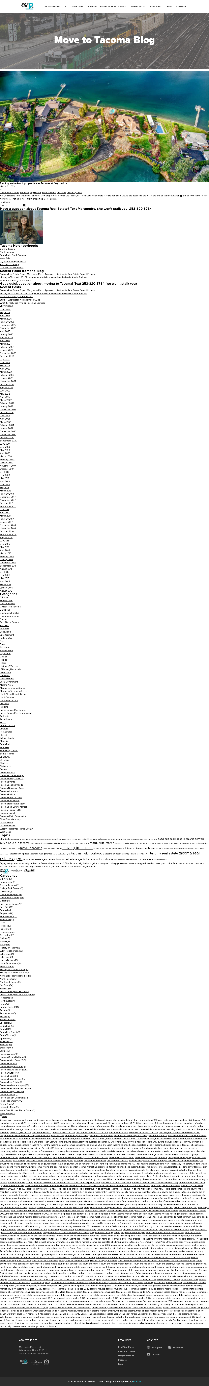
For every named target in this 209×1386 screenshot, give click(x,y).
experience (19, 1120)
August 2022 (6, 387)
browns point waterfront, (76, 1141)
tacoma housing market (41, 853)
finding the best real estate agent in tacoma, (65, 1166)
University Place (74, 192)
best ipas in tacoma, (119, 1132)
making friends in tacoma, (42, 1207)
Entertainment (7, 635)
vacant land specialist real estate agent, (100, 1313)
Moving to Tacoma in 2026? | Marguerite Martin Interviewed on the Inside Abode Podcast (43, 277)
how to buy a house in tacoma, (166, 1185)
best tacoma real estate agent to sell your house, (130, 1138)
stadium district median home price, (26, 1273)
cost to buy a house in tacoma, (140, 1151)
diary (10, 1120)
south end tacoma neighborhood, (190, 1263)
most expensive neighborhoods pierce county (179, 843)
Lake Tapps (5, 672)
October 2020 (7, 437)
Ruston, (92, 1257)
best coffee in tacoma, (64, 1132)
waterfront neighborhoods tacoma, (98, 1317)
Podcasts (155, 6)
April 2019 (5, 481)
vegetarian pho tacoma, (150, 1313)
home (48, 1120)
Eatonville (4, 628)
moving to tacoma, (193, 1223)
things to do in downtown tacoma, (180, 1307)
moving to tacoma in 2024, (105, 1226)
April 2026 (5, 315)
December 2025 (8, 325)
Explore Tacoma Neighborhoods (107, 6)
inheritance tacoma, (84, 1195)
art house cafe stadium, (193, 1126)
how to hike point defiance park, (175, 1188)
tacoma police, (108, 1292)
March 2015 (5, 584)
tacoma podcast (113, 853)
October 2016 (7, 531)
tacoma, (55, 1276)
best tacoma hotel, (9, 1138)
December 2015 (8, 562)
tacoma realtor (146, 859)
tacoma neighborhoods (87, 853)
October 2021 (7, 412)
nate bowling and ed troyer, (61, 1229)
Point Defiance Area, (10, 1251)
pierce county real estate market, (183, 1245)
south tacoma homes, (140, 1267)
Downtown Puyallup (9, 613)
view (140, 1120)
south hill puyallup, (9, 1267)
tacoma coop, (125, 1279)
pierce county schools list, (50, 1248)
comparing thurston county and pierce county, (77, 1151)
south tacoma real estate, (13, 1270)
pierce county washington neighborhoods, (107, 1248)
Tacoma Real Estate (9, 800)
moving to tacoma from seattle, (49, 1226)
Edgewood (5, 631)
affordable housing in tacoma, (41, 1126)
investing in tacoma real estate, (110, 1195)
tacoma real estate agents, (94, 1295)
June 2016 (5, 544)
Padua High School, (37, 1242)
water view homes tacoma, (40, 1317)
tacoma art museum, (104, 1276)
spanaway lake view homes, (63, 1270)
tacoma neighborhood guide (61, 854)
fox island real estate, (117, 1170)
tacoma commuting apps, (89, 1279)
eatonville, (79, 1160)
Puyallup (4, 728)
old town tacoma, (68, 1238)
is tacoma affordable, (16, 1198)
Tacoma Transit (7, 813)
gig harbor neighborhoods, (103, 1173)
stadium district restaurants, (91, 1273)
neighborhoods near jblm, (133, 1232)
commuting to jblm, (9, 1151)
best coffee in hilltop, (42, 1132)
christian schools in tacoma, (177, 1145)
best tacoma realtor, (197, 1138)
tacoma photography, (10, 1292)
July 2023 (5, 359)
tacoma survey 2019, (162, 1301)
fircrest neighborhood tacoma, (124, 1166)
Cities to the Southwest (11, 267)
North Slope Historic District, (134, 1235)
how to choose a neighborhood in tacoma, (72, 1188)
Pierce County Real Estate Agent (16, 713)
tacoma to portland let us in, (187, 1301)
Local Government (9, 681)
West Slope (5, 832)
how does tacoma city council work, (87, 1185)
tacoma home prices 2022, (50, 1285)
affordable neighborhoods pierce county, (76, 1126)
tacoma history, (191, 1282)
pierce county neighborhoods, (126, 1245)
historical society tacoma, (186, 1179)
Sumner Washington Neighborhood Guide (20, 299)
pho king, (115, 1242)
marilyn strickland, (178, 1207)
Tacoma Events (7, 781)
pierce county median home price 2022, (91, 1245)
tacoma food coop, (119, 1282)
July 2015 (4, 572)
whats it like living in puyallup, (88, 1323)
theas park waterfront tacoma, (148, 1307)
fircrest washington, (168, 1166)
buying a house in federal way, (143, 1141)
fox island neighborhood (132, 839)
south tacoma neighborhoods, (194, 1267)
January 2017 (6, 522)
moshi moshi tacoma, (84, 1216)
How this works (51, 6)
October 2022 (7, 384)
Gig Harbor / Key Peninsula (13, 261)
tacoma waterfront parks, (115, 1304)
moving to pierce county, (171, 1223)
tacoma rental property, (20, 1301)
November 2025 (8, 328)
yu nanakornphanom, (46, 1326)
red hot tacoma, (143, 1254)
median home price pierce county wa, (133, 1210)
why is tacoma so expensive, (22, 1326)
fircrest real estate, (149, 1166)
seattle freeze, (24, 1260)
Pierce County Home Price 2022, (156, 1242)
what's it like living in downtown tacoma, (187, 1320)
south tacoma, (94, 1267)
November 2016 (8, 528)
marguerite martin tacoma (125, 843)
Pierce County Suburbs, (74, 1248)
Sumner (3, 769)
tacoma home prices (19, 853)
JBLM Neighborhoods (10, 669)
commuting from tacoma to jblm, (147, 1148)
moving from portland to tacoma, (96, 1223)
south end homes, (92, 1263)
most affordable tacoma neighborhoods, (157, 1216)
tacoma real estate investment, (149, 1295)
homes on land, (140, 1182)
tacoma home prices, (26, 1285)
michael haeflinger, (171, 1213)
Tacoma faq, (83, 1282)
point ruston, (27, 1251)
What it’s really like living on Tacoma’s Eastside (22, 303)
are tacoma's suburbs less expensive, (163, 1126)
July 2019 (4, 472)
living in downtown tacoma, (28, 1204)
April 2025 (5, 331)
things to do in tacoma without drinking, (96, 1310)
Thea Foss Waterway (10, 819)
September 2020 (8, 440)
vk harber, (195, 1313)
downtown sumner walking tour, (74, 1157)
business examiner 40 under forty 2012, (108, 1141)
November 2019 (8, 465)
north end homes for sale (113, 848)
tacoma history (4, 854)
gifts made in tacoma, (68, 1173)
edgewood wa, (71, 1163)
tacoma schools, (56, 1301)
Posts (3, 722)
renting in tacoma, (160, 1254)
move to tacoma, (184, 1220)
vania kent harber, (129, 1313)
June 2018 (5, 484)
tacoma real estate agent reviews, (64, 1295)
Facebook (177, 1347)
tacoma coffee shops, (66, 1279)
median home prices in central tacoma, (69, 1213)
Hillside (3, 659)
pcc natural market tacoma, (84, 1242)
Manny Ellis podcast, (94, 1207)
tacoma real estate (164, 853)
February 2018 (7, 493)
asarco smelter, (7, 1129)
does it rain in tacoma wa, (94, 1154)
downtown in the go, (147, 1154)
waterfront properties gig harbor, (131, 1317)
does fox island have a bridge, (67, 1154)
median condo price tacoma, (38, 1210)
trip (135, 1120)
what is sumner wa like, (96, 1320)
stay (115, 1120)
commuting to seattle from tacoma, (37, 1151)
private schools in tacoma (172, 848)
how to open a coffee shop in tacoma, (61, 1192)
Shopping (4, 741)
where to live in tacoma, (144, 1323)
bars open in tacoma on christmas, (61, 1129)
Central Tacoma (7, 249)
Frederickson (6, 650)
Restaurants (6, 731)
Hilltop (3, 663)
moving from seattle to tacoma (52, 848)
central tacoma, (51, 1145)
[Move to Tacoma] (28, 6)
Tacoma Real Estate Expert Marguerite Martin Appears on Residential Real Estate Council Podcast (48, 274)
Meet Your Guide (74, 6)
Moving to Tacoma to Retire (13, 691)
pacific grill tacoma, (18, 1242)
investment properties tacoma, (141, 1195)
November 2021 (8, 409)
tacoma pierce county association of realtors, (43, 1292)
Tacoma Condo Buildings (12, 775)
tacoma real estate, (161, 1292)
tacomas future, (18, 1307)
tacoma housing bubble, (150, 1285)
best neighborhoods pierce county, (73, 1135)
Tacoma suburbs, (120, 1301)
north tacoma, (156, 1235)
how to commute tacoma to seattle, (111, 1188)
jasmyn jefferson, (159, 1198)
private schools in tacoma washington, (99, 1251)
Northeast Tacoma (9, 700)
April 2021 (5, 418)
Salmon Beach (7, 738)
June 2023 (5, 362)
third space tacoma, (126, 1310)
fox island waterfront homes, (183, 1170)
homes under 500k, (189, 1182)
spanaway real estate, (123, 1270)
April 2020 (5, 453)
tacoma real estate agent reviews (39, 859)
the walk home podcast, (121, 1307)
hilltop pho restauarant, (147, 1179)
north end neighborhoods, (77, 1235)
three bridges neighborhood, (184, 1310)
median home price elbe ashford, (68, 1210)
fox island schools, (137, 1170)
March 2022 (6, 400)
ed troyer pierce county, (189, 1160)
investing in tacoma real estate (63, 843)
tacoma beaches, (123, 1276)
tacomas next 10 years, (37, 1307)
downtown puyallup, (188, 1154)
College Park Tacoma (10, 606)
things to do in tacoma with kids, (61, 1310)
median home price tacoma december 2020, (28, 1213)
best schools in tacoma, (195, 1135)
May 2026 (5, 312)
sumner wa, (25, 1276)
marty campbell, (195, 1207)
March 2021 (5, 422)
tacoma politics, (124, 1292)
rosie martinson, (63, 1257)
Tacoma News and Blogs (12, 788)
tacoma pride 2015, (141, 1292)
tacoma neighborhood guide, (143, 1288)
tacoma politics (143, 854)
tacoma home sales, (128, 1285)
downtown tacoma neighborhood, (151, 1157)
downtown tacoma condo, (122, 1157)
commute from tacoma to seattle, (83, 1148)
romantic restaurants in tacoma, (39, 1257)
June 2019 (5, 475)
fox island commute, (49, 1170)
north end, (33, 1235)
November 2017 (8, 500)
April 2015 (5, 581)
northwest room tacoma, (47, 1238)
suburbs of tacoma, (9, 1276)
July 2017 (4, 509)
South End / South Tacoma (13, 255)
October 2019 (7, 469)
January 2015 (6, 587)
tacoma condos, (110, 1279)
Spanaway (5, 756)
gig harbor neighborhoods (148, 839)
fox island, (34, 1170)
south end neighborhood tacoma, (117, 1263)
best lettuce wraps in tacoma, (144, 1132)
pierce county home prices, (185, 1242)
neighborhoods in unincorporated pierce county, (67, 1232)
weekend (148, 1120)
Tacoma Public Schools (11, 797)
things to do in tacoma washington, (28, 1310)
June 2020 (5, 447)
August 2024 (6, 337)
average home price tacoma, (29, 1129)
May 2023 (5, 365)
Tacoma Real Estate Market (13, 806)
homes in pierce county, (91, 1182)
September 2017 (8, 506)
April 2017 (5, 512)
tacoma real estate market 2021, (37, 1298)
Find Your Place (126, 1347)
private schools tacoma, (130, 1251)
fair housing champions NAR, (123, 1163)
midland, (4, 1216)
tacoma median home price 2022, (73, 1288)
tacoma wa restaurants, (66, 1304)
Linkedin (155, 1354)
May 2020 (5, 450)
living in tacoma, (95, 1204)
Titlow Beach (6, 822)
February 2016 (7, 556)
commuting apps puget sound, (115, 1148)
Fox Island (24, 192)
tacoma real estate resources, (168, 1298)
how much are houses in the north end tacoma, (128, 1185)
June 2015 (5, 575)
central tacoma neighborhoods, (74, 1145)
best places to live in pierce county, (131, 1135)
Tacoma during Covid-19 (11, 778)
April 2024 (5, 340)
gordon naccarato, (131, 1176)
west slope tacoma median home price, (65, 1320)
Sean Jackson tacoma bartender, (175, 1257)
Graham (4, 656)
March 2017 (5, 515)
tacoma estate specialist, (64, 1282)
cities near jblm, (27, 1148)
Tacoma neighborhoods (11, 785)
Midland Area (6, 685)
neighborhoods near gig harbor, (105, 1232)
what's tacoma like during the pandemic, (54, 1323)
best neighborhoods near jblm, (41, 1135)
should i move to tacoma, (131, 1260)
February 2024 (7, 347)
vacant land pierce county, (68, 1313)
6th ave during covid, (97, 1123)
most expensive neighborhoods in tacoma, (69, 1220)
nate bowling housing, (86, 1229)
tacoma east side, (190, 1279)
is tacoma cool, (67, 1198)
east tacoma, (19, 1160)
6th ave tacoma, (163, 1123)
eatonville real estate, (118, 1160)
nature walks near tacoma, (110, 1229)
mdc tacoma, (17, 1210)
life (61, 1120)
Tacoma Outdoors (9, 791)
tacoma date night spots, (144, 1279)
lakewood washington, (95, 1201)
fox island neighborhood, (94, 1170)
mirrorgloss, (68, 1216)
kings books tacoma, (22, 1201)
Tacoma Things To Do (10, 810)
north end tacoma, (99, 1235)
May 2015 (4, 578)
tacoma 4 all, (66, 1276)
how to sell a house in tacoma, (177, 1192)
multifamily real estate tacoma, (32, 1229)
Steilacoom (5, 766)
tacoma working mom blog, (157, 1304)
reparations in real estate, (181, 1254)
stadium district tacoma (196, 848)
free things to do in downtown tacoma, (38, 1173)
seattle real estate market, (45, 1260)
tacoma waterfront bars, (90, 1304)
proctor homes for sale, (161, 1251)
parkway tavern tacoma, (59, 1242)
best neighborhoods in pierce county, (177, 1132)
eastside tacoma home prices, (59, 1160)
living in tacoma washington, (117, 1204)
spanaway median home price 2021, (94, 1270)
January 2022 (6, 406)
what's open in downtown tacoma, (17, 1323)
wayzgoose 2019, (187, 1317)
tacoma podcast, (74, 1292)
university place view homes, (21, 1313)
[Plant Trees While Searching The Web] (104, 126)
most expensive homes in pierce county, (28, 1220)
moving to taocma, (182, 1226)
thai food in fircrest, (82, 1307)
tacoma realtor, (190, 1298)
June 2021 (5, 415)
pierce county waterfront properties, (146, 1248)
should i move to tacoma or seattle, (161, 1260)
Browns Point (106, 839)
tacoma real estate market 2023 (128, 860)
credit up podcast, (187, 1151)
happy (42, 1120)
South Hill (4, 747)
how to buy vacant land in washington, (33, 1188)
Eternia (120, 1381)
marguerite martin (102, 843)
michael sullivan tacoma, (192, 1213)
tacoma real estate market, (178, 1295)
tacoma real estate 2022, (183, 1292)
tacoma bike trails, (168, 1276)
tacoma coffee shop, (44, 1279)
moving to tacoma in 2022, (78, 1226)
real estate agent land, (96, 1254)
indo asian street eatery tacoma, (59, 1195)
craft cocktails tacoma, (166, 1151)
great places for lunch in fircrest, (156, 1176)
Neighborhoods (126, 1355)
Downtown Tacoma (9, 192)
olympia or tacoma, (123, 1238)
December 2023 (8, 353)
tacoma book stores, (187, 1276)
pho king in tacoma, (130, 1242)
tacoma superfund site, (140, 1301)
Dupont (3, 619)
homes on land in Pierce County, (163, 1182)
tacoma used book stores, (21, 1304)
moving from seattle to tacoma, (128, 1223)
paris (84, 1120)
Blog (169, 6)
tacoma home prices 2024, (104, 1285)
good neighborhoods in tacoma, (52, 1176)
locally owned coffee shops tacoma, (174, 1204)
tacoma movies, (98, 1288)
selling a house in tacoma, (72, 1260)
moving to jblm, (151, 1223)
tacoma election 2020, (20, 1282)
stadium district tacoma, (117, 1273)
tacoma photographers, (192, 1288)
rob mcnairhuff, (16, 1257)
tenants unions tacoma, (61, 1307)
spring (109, 1120)
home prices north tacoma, (40, 1182)
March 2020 (6, 456)
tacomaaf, (5, 1307)
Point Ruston (6, 719)
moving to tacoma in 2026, (131, 1226)
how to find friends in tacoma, (144, 1188)
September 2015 (8, 565)
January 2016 (6, 559)
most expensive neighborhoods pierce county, (113, 1220)
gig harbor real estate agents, (158, 1173)
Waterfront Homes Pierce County (16, 828)
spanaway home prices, (37, 1270)
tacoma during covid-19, (169, 1279)
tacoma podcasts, (92, 1292)
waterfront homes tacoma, (67, 1317)
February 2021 (7, 425)
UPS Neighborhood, (45, 1313)
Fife (2, 641)
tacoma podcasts (129, 854)
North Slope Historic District (13, 694)
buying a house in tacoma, (171, 1141)
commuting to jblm (117, 839)
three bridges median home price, (153, 1310)
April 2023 (5, 368)
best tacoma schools (93, 839)
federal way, (163, 1163)
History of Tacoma (9, 666)
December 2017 (8, 497)
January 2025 (6, 334)
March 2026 (6, 318)
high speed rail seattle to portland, (43, 1179)
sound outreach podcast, (70, 1263)
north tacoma (127, 848)
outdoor (77, 1120)
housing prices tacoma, (29, 1185)
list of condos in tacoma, (147, 1201)
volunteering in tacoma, (11, 1317)
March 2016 (5, 553)
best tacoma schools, (11, 1141)
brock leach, (44, 1141)
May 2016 (4, 547)
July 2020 (5, 443)
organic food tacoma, (143, 1238)
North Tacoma (49, 192)
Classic (3, 1120)
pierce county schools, (26, 1248)
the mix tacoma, (100, 1307)
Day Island (5, 609)
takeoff (129, 1120)
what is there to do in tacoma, (123, 1320)
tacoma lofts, (50, 1288)
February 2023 (7, 375)
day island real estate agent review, (17, 1154)
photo (91, 1120)
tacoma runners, (40, 1301)
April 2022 (5, 397)
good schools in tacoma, (80, 1176)
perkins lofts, (104, 1242)
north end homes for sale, (51, 1235)
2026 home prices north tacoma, (70, 1123)
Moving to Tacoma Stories (12, 688)
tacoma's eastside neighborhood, (187, 1304)
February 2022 (7, 403)
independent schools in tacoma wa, (25, 1195)
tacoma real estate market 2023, (102, 1298)
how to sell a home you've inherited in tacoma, (139, 1192)
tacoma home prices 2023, (77, 1285)
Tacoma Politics (7, 794)
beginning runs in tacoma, (178, 1129)
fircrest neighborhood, (98, 1166)
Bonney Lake (6, 600)
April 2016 (5, 550)
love (70, 1120)
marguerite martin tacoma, (136, 1207)
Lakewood (5, 675)
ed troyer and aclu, (167, 1160)
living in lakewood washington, (72, 1204)
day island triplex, (43, 1154)
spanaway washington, (145, 1270)
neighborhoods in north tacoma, (174, 1229)
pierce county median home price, (55, 1245)
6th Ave (4, 597)
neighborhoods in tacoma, (31, 1232)
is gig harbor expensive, (168, 1195)
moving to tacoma (77, 847)
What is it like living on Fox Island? (16, 280)
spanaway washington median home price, (178, 1270)
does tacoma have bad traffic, (122, 1154)
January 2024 (6, 350)
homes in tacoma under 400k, (117, 1182)
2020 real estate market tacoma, (37, 1123)
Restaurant (100, 1120)
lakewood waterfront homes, (120, 1201)
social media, (51, 1263)
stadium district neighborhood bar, (60, 1273)
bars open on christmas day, (92, 1129)
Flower (28, 1120)
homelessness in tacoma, (66, 1182)
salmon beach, (126, 1257)
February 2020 (7, 459)
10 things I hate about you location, (171, 1120)
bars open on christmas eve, (120, 1129)
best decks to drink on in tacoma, (92, 1132)
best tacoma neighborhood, (33, 1138)
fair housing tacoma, (147, 1163)
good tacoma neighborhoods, (107, 1176)
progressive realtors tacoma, (187, 1251)
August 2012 (6, 590)
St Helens (5, 760)
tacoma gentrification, (155, 1282)
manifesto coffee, (64, 1207)
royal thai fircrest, (80, 1257)
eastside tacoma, (35, 1160)
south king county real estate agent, (69, 1267)
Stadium (4, 763)
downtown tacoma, (99, 1157)
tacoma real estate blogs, (120, 1295)
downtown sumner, (9, 1157)
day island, (201, 1151)
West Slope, (6, 1320)
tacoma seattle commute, (78, 1301)
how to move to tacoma (40, 843)
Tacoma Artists (7, 772)
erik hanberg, (102, 1163)
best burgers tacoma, (21, 1132)
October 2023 (7, 356)
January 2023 (6, 378)
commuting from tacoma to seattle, (180, 1148)
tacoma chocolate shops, (21, 1279)
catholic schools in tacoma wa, (28, 1145)
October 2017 (7, 503)
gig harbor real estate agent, (130, 1173)
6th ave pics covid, (145, 1123)
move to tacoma (31, 848)
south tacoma (184, 848)
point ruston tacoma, (43, 1251)
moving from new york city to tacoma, (61, 1223)
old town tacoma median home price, (95, 1238)
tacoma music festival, (117, 1288)
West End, (201, 1317)
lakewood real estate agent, (70, 1201)
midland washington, (51, 1216)
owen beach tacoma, (184, 1238)
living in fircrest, (49, 1204)
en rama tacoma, (87, 1163)
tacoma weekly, (136, 1304)
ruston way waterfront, (107, 1257)
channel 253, (96, 1145)
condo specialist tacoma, (112, 1151)
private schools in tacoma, (67, 1251)
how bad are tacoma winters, (55, 1185)
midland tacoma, (33, 1216)
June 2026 (5, 309)
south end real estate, (145, 1263)
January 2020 (6, 462)
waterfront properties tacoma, (163, 1317)
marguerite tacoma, (159, 1207)
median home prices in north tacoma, (107, 1213)
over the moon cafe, (164, 1238)
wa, (25, 1317)
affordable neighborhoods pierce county (19, 839)
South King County (9, 750)
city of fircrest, (42, 1148)
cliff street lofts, (58, 1148)
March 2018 (5, 490)
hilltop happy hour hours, (95, 1179)
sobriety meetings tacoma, (31, 1263)
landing (55, 1120)
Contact (181, 6)
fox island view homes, (157, 1170)
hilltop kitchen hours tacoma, (121, 1179)
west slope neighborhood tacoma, (29, 1320)
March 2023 (6, 372)
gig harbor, (84, 1173)
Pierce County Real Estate (13, 710)
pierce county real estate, (153, 1245)
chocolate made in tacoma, (149, 1145)
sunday (121, 1120)
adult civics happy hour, (183, 1123)
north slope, (114, 1235)
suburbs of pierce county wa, (187, 1273)
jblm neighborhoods (82, 843)
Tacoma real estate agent (12, 803)
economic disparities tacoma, (143, 1160)
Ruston (3, 735)
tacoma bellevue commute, (145, 1276)
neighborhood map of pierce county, (141, 1229)
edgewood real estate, (52, 1163)
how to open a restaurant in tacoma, (98, 1192)
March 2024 (6, 343)
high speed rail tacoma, (71, 1179)
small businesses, (187, 1260)
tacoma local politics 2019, (30, 1288)
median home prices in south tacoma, (143, 1213)
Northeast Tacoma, (25, 1238)
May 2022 (5, 393)
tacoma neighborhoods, (169, 1288)
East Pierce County (9, 264)
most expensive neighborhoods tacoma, (156, 1220)
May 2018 (4, 487)
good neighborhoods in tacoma (176, 839)
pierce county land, (28, 1245)
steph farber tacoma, (140, 1273)
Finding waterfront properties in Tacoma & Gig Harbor (33, 183)
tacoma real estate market (102, 859)
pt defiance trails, (31, 1254)
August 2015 (6, 569)
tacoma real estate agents (70, 859)
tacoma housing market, (174, 1285)
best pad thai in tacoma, (102, 1135)
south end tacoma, (165, 1263)
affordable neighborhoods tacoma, (114, 1126)
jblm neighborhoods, (178, 1198)
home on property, (17, 1182)
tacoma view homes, (44, 1304)
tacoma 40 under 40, (83, 1276)
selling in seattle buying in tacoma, (101, 1260)
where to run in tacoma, (167, 1323)
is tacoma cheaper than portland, (43, 1198)
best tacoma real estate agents (70, 839)
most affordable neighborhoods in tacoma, (116, 1216)
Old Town (61, 192)
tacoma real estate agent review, (30, 1295)
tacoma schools (160, 859)
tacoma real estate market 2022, (69, 1298)
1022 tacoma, (194, 1120)
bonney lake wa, (30, 1141)
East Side (4, 625)
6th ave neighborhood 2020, (122, 1123)
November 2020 (8, 434)
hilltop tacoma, (166, 1179)
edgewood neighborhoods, (27, 1163)
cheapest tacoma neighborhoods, (119, 1145)
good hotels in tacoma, (25, 1176)
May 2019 (4, 478)
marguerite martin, (114, 1207)
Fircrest (3, 644)
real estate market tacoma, (121, 1254)
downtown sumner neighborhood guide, (38, 1157)
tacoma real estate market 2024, (136, 1298)
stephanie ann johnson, (162, 1273)
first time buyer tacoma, (190, 1166)
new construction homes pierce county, (165, 1232)
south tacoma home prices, (115, 1267)
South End (5, 744)
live (65, 1120)
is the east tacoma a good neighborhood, (111, 1198)
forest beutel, (22, 1170)
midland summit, (17, 1216)
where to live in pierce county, (117, 1323)
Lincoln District (7, 678)
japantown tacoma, (141, 1198)
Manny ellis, (78, 1207)
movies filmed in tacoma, (29, 1223)
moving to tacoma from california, (16, 1226)
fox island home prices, (70, 1170)
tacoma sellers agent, (101, 1301)
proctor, (146, 1251)
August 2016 (6, 537)
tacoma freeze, (136, 1282)
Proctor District (7, 725)
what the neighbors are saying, (153, 1320)
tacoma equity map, (41, 1282)
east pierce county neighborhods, (185, 1157)
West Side (5, 258)
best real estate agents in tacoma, (166, 1135)
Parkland (4, 706)
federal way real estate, (181, 1163)
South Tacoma (7, 753)
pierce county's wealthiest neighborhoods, (184, 1248)
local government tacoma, (143, 1204)
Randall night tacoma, (74, 1254)
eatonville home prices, (95, 1160)
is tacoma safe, (83, 1198)
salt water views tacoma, (146, 1257)
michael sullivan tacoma (157, 843)
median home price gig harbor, (100, 1210)
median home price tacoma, (165, 1210)
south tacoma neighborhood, (165, 1267)
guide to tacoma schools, (184, 1176)
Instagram (156, 1347)
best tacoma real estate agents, (171, 1138)
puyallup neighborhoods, (52, 1254)
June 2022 (5, 390)
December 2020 (8, 431)
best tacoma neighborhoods (48, 839)
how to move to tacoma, (30, 1192)
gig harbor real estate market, (188, 1173)
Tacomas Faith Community (13, 816)
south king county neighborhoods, (35, 1267)
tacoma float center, (99, 1282)
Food (35, 1120)
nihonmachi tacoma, (18, 1235)
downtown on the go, (168, 1154)
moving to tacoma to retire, (159, 1226)
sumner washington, (41, 1276)
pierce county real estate (149, 848)
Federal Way (6, 638)
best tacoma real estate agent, (90, 1138)
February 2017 (7, 519)
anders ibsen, (137, 1126)
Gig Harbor (35, 192)
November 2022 (8, 381)
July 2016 (4, 540)
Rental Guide (138, 6)
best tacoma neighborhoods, (61, 1138)
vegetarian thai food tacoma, (176, 1313)
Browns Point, (57, 1141)
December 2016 (8, 525)
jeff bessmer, (194, 1198)
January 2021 (6, 428)
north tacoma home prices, (176, 1235)
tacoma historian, (174, 1282)
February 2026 (7, 322)
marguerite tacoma (142, 843)
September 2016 (8, 534)
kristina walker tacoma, (44, 1201)
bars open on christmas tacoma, (150, 1129)
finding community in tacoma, (28, 1166)
